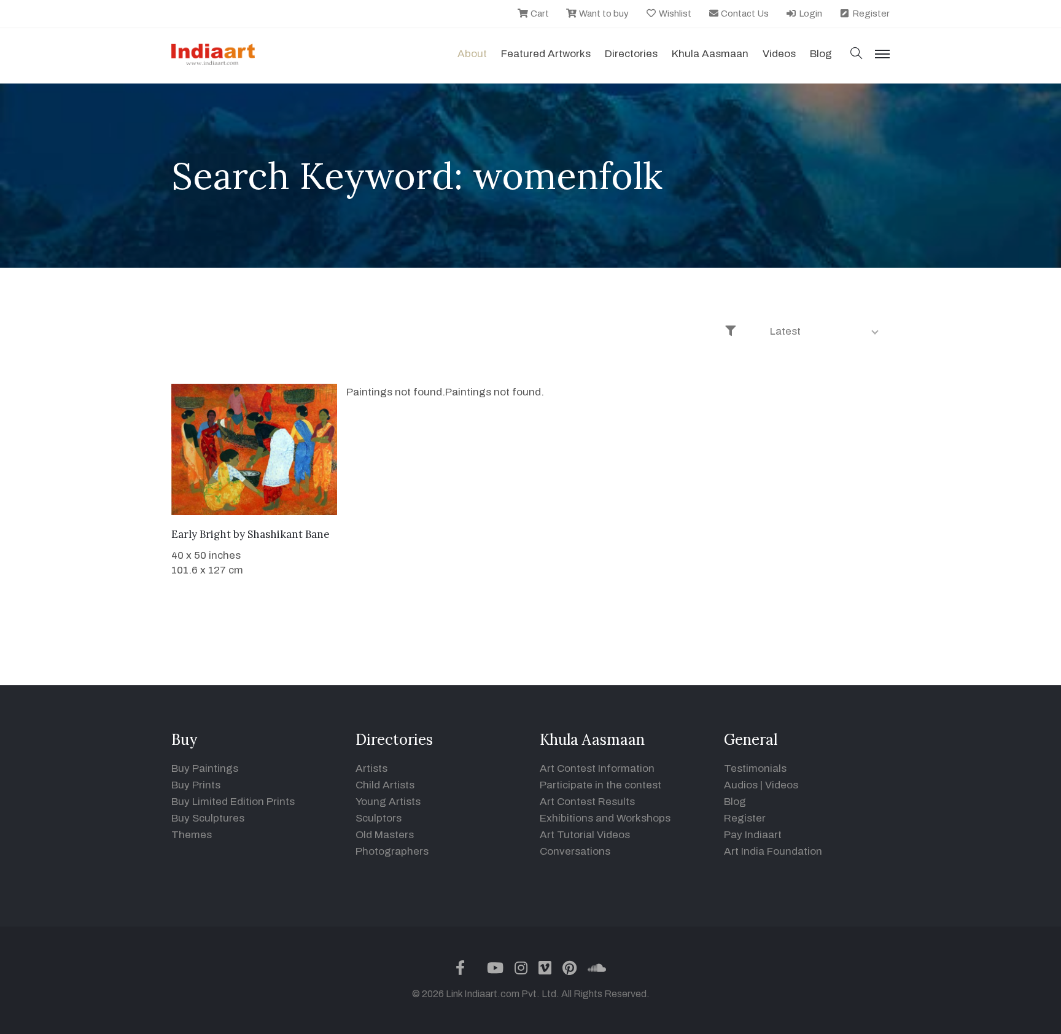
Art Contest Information (597, 768)
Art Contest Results (587, 801)
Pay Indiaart (753, 835)
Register (870, 13)
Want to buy (603, 13)
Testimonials (755, 768)
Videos (779, 54)
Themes (191, 835)
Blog (735, 801)
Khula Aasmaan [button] (710, 54)
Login (809, 13)
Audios (741, 785)
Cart (539, 13)
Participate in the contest (600, 785)
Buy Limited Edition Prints (233, 801)
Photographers (392, 851)
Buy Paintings (204, 768)
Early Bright (201, 534)
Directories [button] (631, 54)
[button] (856, 54)
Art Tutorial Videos (585, 835)
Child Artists (385, 785)
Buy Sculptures (207, 818)
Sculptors (379, 818)
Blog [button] (821, 54)
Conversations (575, 851)
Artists (371, 768)
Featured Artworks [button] (546, 54)
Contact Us (744, 13)
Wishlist (674, 13)
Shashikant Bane (288, 534)
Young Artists (388, 801)
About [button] (472, 54)
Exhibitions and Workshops (605, 818)
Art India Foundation (773, 851)
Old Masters (385, 835)
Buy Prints (195, 785)
